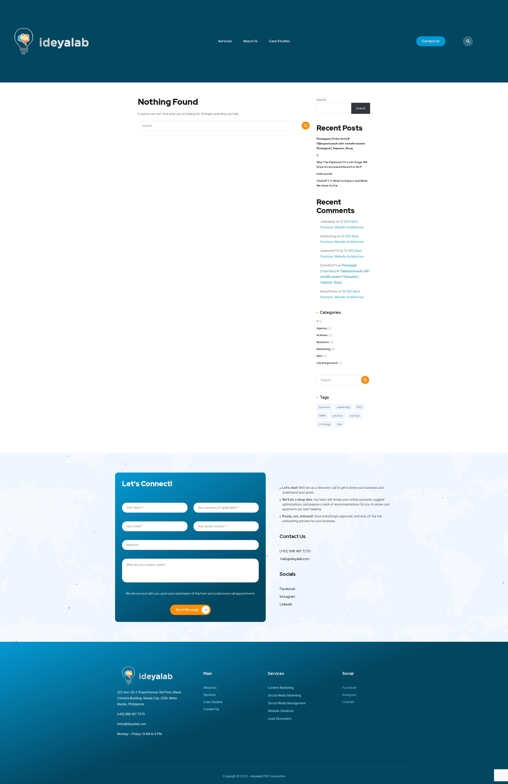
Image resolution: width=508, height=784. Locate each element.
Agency (322, 328)
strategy (324, 424)
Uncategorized (327, 363)
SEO (319, 356)
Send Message (187, 610)
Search (321, 100)
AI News (322, 335)
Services (225, 41)
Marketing (323, 349)
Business (323, 342)
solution (337, 415)
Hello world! (324, 174)
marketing (343, 407)
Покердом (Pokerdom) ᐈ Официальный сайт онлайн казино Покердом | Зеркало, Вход (341, 143)
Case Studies (279, 41)
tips (339, 424)
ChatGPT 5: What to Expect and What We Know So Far (342, 183)
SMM (322, 415)
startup (355, 415)
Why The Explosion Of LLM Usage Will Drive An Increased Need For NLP (342, 164)
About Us (250, 41)
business (324, 407)
